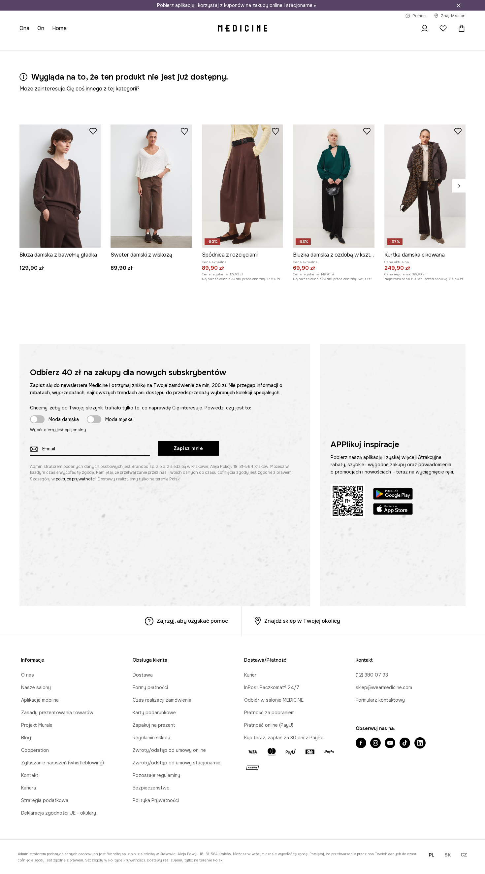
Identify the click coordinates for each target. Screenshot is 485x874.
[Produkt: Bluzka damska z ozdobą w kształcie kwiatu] (333, 186)
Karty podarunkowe (154, 713)
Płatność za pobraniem (269, 713)
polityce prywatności (76, 479)
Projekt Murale (36, 725)
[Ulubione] (443, 28)
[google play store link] (393, 495)
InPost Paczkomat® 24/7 (271, 687)
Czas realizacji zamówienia (162, 700)
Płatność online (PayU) (268, 725)
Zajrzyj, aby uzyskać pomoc (192, 620)
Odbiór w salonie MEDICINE (274, 700)
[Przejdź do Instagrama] (375, 743)
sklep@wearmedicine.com (384, 687)
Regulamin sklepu (151, 738)
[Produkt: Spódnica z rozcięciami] (242, 186)
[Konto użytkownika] (424, 28)
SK (447, 855)
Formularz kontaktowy (380, 700)
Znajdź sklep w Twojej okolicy (302, 620)
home (59, 28)
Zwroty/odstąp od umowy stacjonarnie (176, 763)
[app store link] (393, 510)
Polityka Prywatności (156, 800)
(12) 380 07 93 (372, 675)
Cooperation (35, 750)
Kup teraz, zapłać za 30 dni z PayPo (284, 738)
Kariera (28, 788)
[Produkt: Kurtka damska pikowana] (425, 186)
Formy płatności (150, 687)
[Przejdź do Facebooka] (361, 743)
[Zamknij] (458, 5)
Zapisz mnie (188, 448)
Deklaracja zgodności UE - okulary (58, 813)
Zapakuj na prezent (154, 725)
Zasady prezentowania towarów (57, 713)
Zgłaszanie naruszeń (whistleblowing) (62, 763)
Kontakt (29, 775)
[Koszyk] (460, 28)
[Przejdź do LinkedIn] (420, 743)
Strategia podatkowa (44, 800)
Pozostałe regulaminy (156, 775)
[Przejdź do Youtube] (390, 743)
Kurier (250, 675)
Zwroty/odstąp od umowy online (169, 750)
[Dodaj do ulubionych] (93, 131)
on (40, 28)
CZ (464, 855)
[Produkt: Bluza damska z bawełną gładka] (60, 186)
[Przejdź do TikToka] (404, 743)
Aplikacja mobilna (40, 700)
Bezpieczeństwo (151, 788)
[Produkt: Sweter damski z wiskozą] (151, 186)
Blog (26, 738)
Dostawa (143, 675)
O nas (27, 675)
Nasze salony (36, 687)
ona (24, 28)
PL (432, 855)
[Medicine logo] (242, 28)
